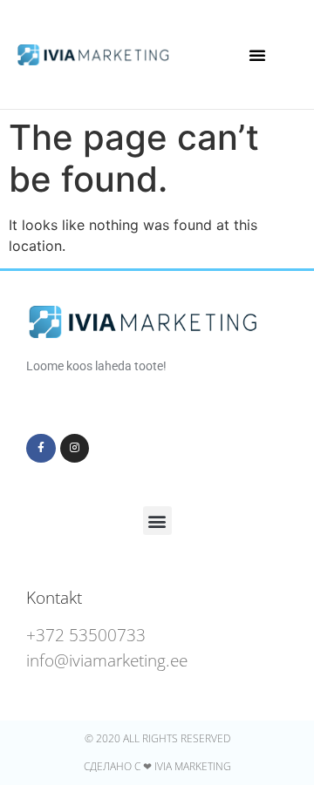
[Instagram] (75, 449)
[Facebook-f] (41, 449)
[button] (257, 55)
